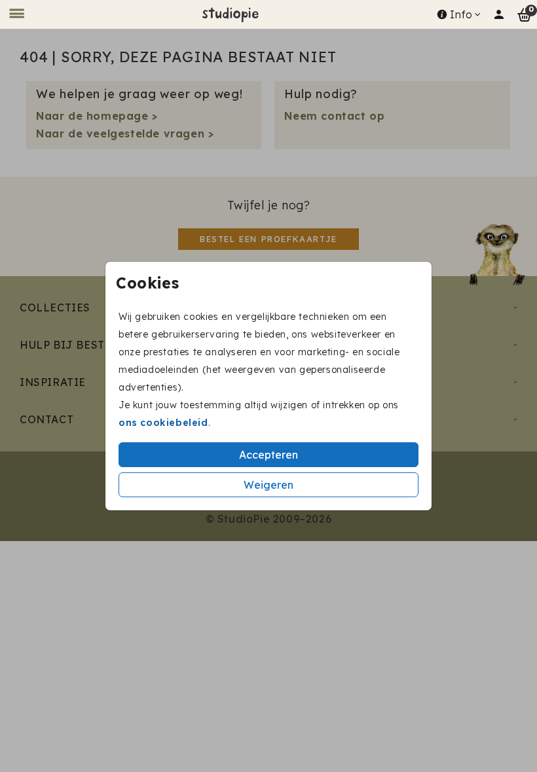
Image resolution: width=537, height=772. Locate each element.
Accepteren (268, 454)
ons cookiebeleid (163, 423)
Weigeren (268, 484)
